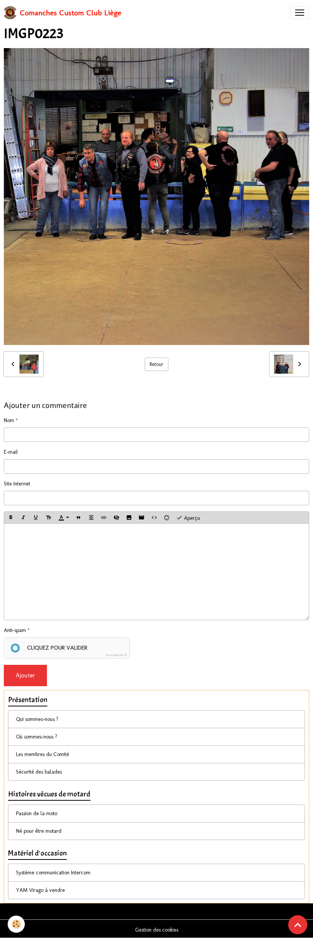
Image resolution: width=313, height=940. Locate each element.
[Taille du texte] (48, 517)
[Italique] (23, 517)
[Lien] (103, 517)
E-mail (11, 452)
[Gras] (10, 517)
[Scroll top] (297, 924)
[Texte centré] (91, 517)
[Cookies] (16, 924)
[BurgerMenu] (299, 12)
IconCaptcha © (116, 655)
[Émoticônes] (166, 517)
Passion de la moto (36, 813)
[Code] (154, 517)
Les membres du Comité (42, 754)
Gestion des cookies (156, 930)
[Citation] (78, 517)
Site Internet (17, 483)
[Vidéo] (141, 517)
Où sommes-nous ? (36, 737)
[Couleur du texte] (64, 517)
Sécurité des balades (39, 772)
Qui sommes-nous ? (37, 719)
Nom (9, 420)
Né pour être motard (38, 831)
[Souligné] (35, 517)
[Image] (129, 517)
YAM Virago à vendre (40, 890)
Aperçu (191, 518)
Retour (156, 364)
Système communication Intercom (53, 872)
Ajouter (25, 675)
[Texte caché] (116, 517)
